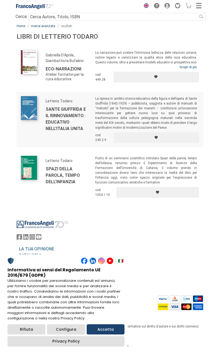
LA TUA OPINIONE (36, 248)
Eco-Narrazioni (63, 68)
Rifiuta (26, 329)
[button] (144, 6)
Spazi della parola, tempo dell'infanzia (63, 175)
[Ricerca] (201, 16)
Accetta (105, 329)
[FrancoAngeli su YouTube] (38, 238)
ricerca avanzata (43, 26)
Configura (66, 329)
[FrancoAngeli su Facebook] (19, 238)
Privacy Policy (66, 341)
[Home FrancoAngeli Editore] (35, 6)
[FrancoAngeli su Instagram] (32, 238)
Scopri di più (188, 67)
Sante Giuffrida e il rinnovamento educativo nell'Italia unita (66, 119)
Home (21, 26)
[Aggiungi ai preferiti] (156, 77)
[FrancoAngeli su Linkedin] (25, 238)
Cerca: (21, 16)
